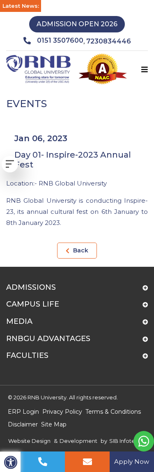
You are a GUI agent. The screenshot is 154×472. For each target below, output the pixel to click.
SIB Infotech (125, 441)
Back (79, 250)
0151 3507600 (60, 40)
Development (78, 441)
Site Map (54, 424)
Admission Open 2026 (77, 24)
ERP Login (23, 411)
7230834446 (108, 41)
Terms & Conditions (113, 411)
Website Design (29, 441)
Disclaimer (23, 424)
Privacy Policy (62, 411)
